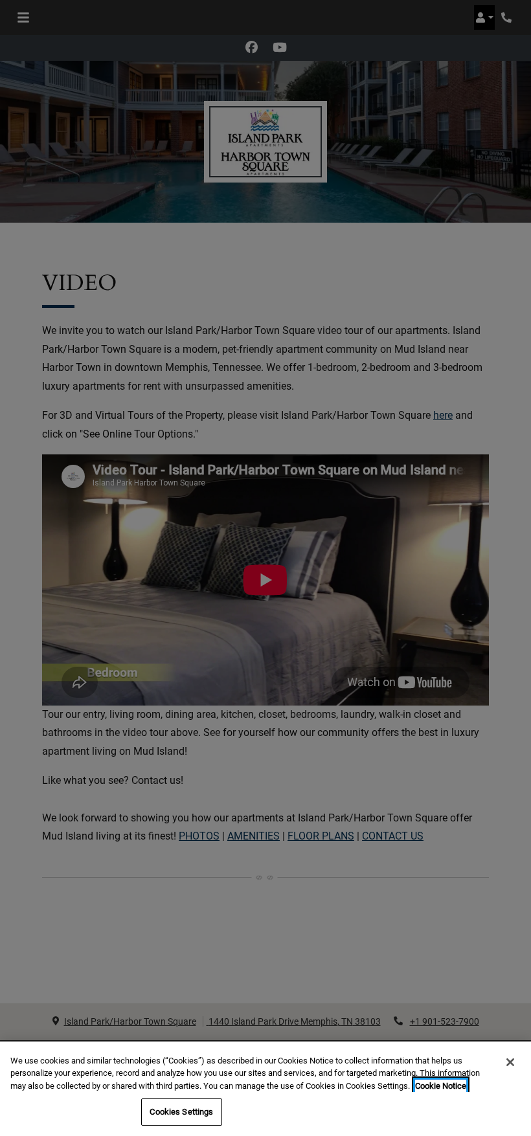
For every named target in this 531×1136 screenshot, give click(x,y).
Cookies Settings (181, 1112)
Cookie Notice (440, 1086)
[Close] (510, 1062)
